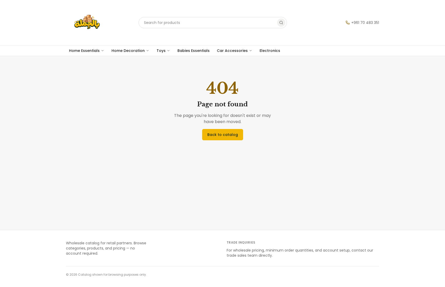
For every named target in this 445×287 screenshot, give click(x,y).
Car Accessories (232, 50)
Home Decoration (128, 50)
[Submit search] (281, 22)
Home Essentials (84, 50)
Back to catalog (222, 134)
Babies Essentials (193, 50)
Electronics (270, 50)
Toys (161, 50)
